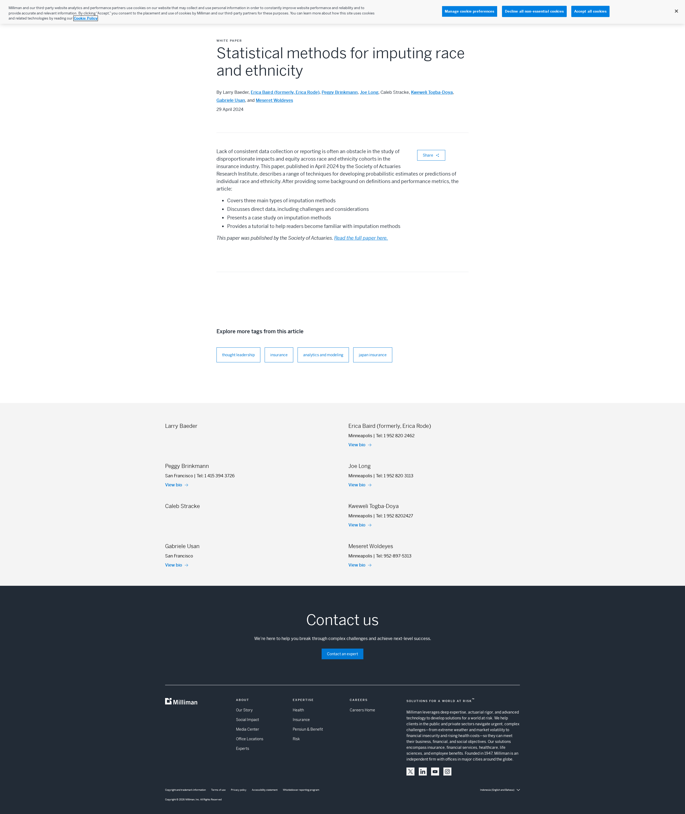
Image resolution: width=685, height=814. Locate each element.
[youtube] (435, 772)
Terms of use (218, 790)
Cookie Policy (85, 18)
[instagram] (447, 772)
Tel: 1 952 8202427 (394, 516)
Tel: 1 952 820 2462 (395, 436)
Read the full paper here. (361, 238)
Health (298, 710)
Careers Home (362, 710)
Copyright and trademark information (185, 790)
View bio (357, 445)
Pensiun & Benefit (308, 729)
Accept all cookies (590, 11)
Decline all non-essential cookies (534, 11)
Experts (242, 748)
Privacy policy (238, 790)
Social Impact (247, 719)
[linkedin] (423, 772)
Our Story (244, 710)
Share (428, 155)
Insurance (301, 719)
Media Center (247, 729)
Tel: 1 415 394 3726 (216, 476)
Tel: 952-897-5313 (394, 556)
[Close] (676, 11)
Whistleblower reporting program (301, 790)
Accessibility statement (264, 790)
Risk (296, 739)
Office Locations (249, 739)
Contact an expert (342, 654)
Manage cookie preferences (469, 11)
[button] (410, 772)
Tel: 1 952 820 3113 (394, 476)
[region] (342, 12)
